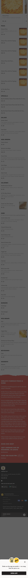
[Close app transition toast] (24, 562)
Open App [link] (14, 573)
